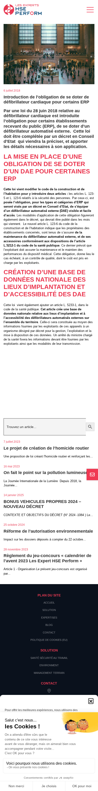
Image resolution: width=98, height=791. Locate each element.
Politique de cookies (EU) (49, 639)
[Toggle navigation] (90, 9)
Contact (49, 632)
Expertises (49, 617)
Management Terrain (49, 672)
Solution (49, 610)
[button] (90, 700)
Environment (49, 665)
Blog (49, 624)
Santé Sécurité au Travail (49, 657)
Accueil (49, 602)
